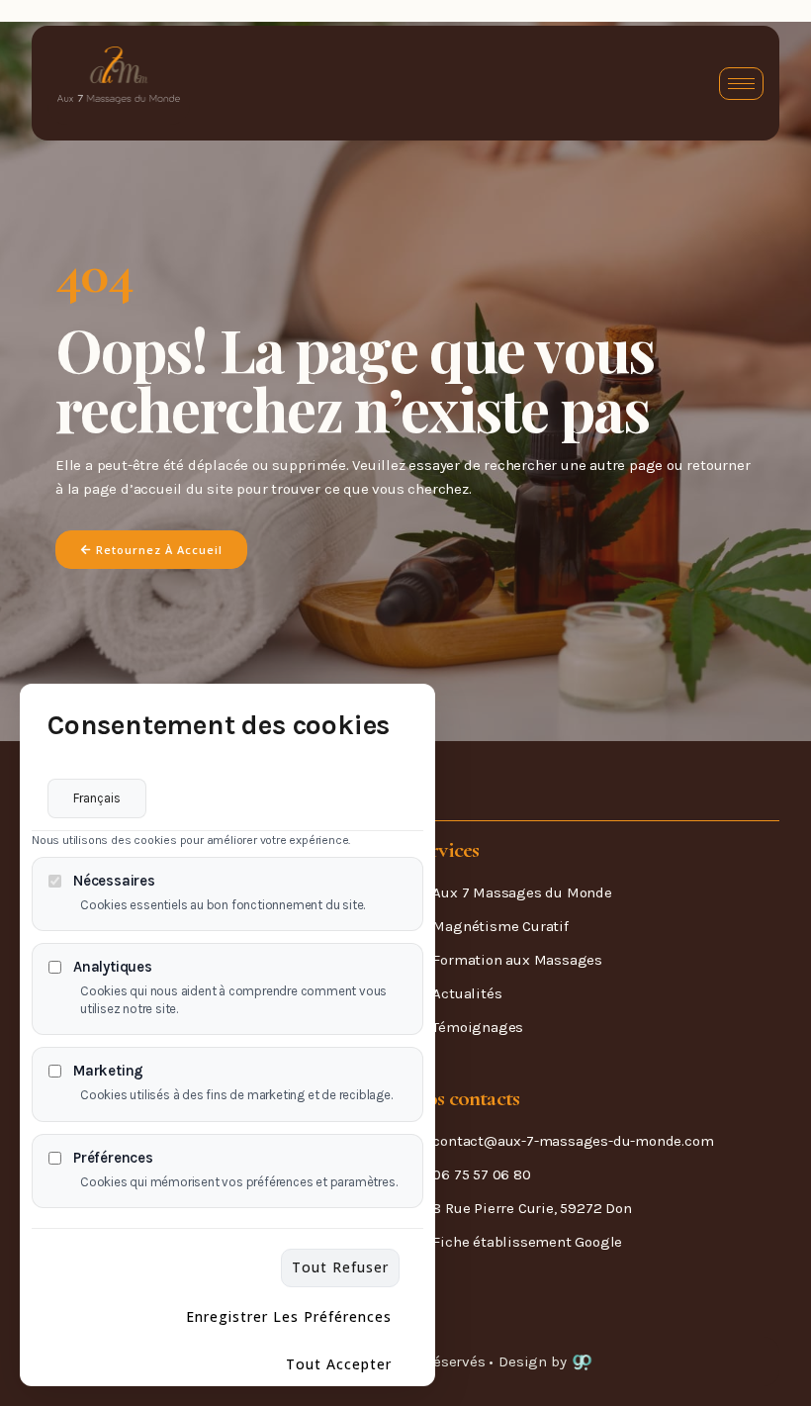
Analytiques (112, 967)
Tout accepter (339, 1364)
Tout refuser (340, 1267)
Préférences (113, 1158)
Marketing (108, 1071)
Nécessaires (114, 881)
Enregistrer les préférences (289, 1316)
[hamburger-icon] (741, 83)
